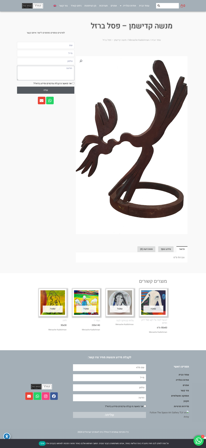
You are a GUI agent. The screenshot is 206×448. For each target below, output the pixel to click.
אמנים (114, 6)
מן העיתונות (90, 6)
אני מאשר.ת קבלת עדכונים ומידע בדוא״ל (52, 83)
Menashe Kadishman (138, 40)
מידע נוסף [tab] (166, 249)
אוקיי (42, 443)
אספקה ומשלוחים (180, 395)
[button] (81, 61)
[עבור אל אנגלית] (55, 5)
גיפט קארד (76, 6)
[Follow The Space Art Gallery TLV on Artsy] (167, 414)
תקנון (186, 401)
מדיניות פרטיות (181, 406)
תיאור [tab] (182, 249)
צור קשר (63, 6)
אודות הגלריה (129, 6)
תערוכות (103, 6)
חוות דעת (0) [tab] (146, 249)
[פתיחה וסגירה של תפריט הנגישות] (6, 436)
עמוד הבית (144, 6)
